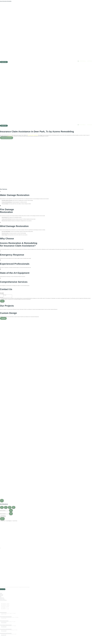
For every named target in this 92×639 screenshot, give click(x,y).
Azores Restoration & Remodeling (5, 1)
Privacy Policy (88, 127)
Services (70, 127)
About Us (66, 127)
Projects (75, 127)
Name (1, 292)
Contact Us (83, 127)
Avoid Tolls (3, 520)
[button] (70, 65)
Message (1, 297)
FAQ (79, 127)
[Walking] (6, 507)
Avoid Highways (9, 520)
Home (62, 127)
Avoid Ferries (15, 520)
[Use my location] (11, 510)
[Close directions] (2, 500)
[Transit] (13, 507)
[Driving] (2, 507)
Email (1, 293)
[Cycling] (10, 507)
